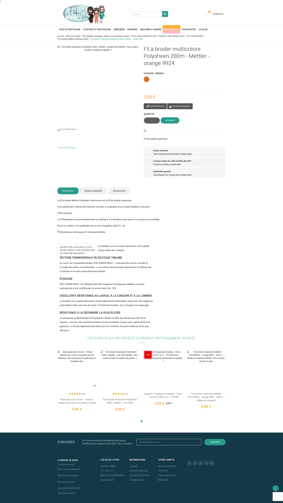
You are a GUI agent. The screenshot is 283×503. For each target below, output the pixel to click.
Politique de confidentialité (112, 475)
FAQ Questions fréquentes (69, 469)
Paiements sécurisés (138, 471)
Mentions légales (108, 466)
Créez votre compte (166, 475)
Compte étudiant (136, 480)
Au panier (170, 120)
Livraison (133, 466)
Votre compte (166, 459)
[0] (208, 14)
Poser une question (181, 106)
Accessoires (119, 191)
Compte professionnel (139, 475)
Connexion (163, 471)
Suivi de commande (167, 466)
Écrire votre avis (156, 106)
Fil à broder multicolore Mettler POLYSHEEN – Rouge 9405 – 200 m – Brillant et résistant (206, 397)
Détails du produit (93, 191)
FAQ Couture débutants (67, 475)
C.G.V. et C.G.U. (107, 471)
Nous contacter (107, 480)
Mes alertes (163, 480)
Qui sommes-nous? (66, 464)
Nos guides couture (66, 482)
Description (68, 191)
